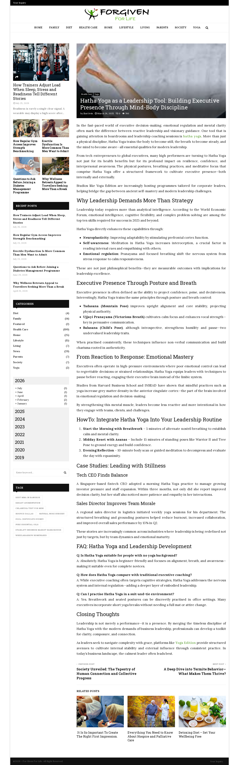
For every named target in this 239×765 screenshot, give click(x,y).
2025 (20, 411)
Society (180, 27)
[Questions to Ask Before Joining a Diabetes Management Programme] (26, 166)
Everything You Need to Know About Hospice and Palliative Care (150, 736)
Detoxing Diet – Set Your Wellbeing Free (197, 734)
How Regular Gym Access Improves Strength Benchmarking (25, 146)
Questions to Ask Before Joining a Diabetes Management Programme (36, 268)
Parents (162, 27)
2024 (20, 419)
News (16, 351)
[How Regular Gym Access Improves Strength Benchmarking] (26, 128)
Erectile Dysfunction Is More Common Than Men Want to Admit (55, 146)
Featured (19, 324)
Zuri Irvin (88, 113)
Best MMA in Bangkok (27, 497)
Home (38, 27)
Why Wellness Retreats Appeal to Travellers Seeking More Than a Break (55, 184)
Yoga (197, 27)
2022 (20, 434)
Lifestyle (126, 27)
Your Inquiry (19, 2)
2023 (20, 427)
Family (54, 27)
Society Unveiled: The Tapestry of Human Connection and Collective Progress (106, 673)
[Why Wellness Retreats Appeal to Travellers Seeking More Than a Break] (55, 166)
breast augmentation (27, 503)
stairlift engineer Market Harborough (38, 530)
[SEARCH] (65, 472)
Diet (69, 27)
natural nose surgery (52, 513)
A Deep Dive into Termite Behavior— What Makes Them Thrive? (195, 671)
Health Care (88, 27)
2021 (19, 442)
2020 (20, 450)
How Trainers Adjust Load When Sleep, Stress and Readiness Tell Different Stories (36, 91)
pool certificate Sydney (29, 519)
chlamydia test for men (29, 508)
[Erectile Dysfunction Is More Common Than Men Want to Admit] (55, 128)
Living (145, 27)
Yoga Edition (185, 643)
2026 (20, 381)
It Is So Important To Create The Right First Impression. (97, 734)
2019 (19, 457)
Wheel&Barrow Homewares (31, 535)
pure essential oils (26, 524)
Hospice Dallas (24, 513)
